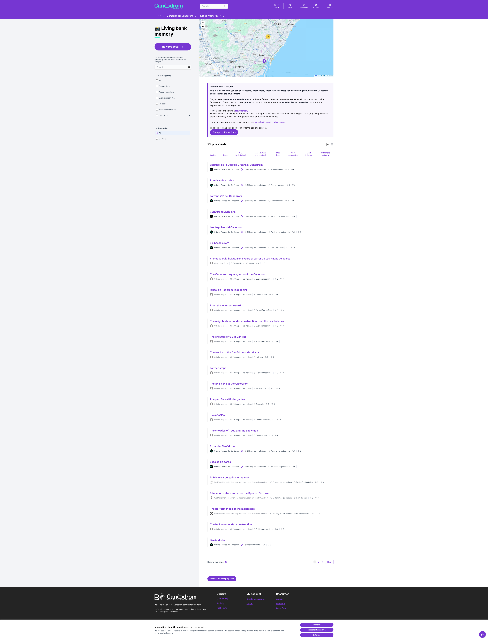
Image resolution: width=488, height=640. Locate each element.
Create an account (255, 599)
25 (226, 562)
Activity (220, 603)
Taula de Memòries (208, 15)
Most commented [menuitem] (293, 154)
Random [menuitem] (213, 155)
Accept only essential (317, 630)
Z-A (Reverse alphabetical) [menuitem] (260, 154)
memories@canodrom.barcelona (269, 122)
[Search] (225, 6)
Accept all (316, 625)
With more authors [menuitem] (325, 154)
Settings (316, 635)
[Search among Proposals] (189, 67)
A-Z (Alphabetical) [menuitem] (240, 154)
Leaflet (319, 76)
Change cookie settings (224, 132)
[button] (163, 76)
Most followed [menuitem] (308, 154)
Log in (250, 603)
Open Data (281, 608)
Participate (222, 608)
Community (222, 598)
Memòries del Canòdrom (179, 15)
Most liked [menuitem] (278, 154)
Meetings (280, 603)
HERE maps (328, 76)
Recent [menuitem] (225, 155)
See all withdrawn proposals (222, 579)
